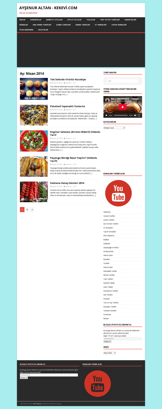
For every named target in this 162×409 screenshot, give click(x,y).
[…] (66, 94)
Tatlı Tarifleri (108, 279)
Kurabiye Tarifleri (109, 307)
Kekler (22, 20)
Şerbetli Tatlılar (54, 20)
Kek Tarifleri (108, 295)
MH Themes (37, 404)
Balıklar (106, 239)
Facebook (107, 314)
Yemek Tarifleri (109, 216)
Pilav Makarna (26, 30)
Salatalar (43, 30)
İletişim (106, 318)
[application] (122, 107)
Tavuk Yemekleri (119, 25)
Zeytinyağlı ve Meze (111, 247)
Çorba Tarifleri (63, 25)
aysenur (68, 83)
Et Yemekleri (100, 25)
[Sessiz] (135, 115)
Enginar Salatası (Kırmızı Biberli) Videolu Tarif (75, 133)
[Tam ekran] (139, 115)
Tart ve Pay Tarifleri (110, 20)
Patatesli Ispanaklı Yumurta (67, 106)
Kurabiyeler (35, 20)
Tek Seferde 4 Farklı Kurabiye (68, 79)
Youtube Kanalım (109, 310)
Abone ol (107, 342)
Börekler (23, 25)
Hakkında (106, 212)
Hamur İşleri (130, 20)
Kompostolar (108, 251)
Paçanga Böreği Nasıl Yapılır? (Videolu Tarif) (73, 159)
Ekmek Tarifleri (83, 25)
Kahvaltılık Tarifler (110, 271)
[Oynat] (106, 115)
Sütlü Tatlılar (74, 20)
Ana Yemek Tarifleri (42, 25)
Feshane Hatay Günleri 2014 (67, 183)
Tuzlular (90, 20)
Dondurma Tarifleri (110, 291)
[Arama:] (122, 81)
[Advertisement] (81, 50)
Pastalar (106, 299)
